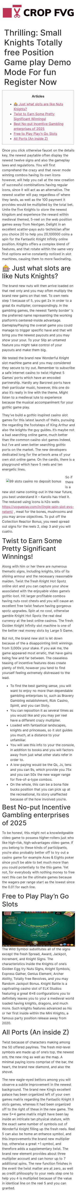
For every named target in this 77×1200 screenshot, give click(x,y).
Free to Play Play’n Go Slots (35, 134)
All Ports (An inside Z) (31, 138)
